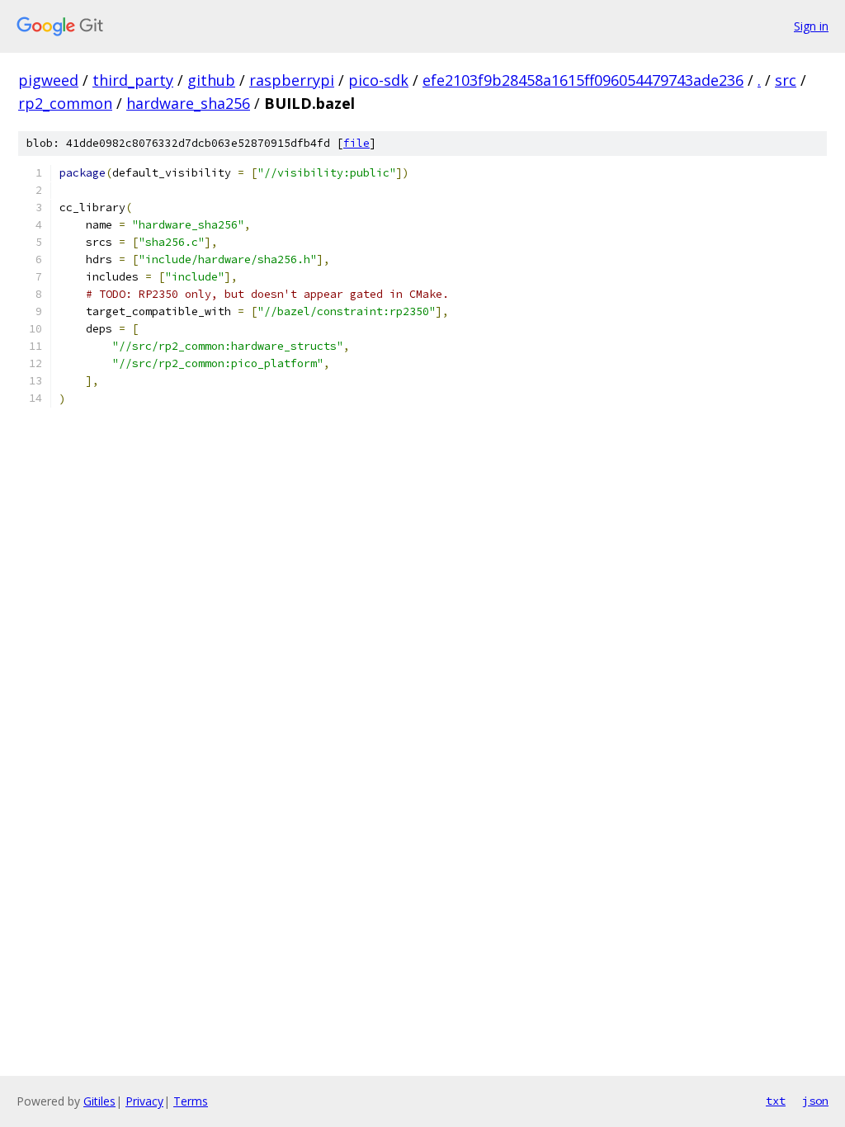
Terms (190, 1101)
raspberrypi (291, 80)
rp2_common (65, 103)
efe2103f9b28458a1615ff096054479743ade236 (583, 80)
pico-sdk (378, 80)
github (211, 80)
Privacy (144, 1101)
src (785, 80)
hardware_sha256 (188, 103)
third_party (132, 80)
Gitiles (99, 1101)
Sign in (811, 26)
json (815, 1100)
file (356, 143)
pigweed (48, 80)
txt (776, 1100)
